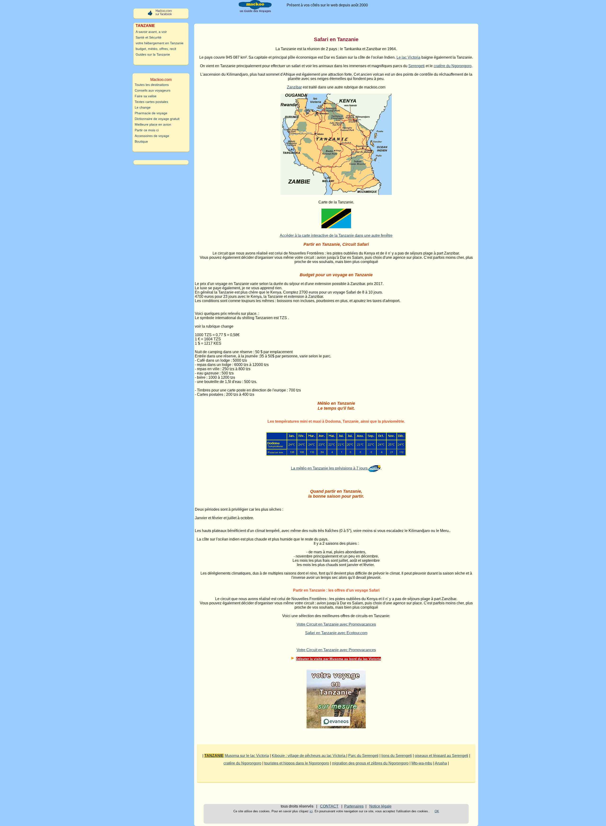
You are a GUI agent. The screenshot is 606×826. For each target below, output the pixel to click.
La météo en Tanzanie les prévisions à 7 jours (330, 468)
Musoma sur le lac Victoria (247, 756)
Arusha (441, 763)
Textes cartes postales (151, 102)
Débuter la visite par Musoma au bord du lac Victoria (338, 659)
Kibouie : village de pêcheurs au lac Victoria (309, 756)
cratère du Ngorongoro (453, 66)
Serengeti (416, 66)
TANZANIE (214, 756)
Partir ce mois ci (147, 130)
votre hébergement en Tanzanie (159, 43)
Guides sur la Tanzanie (153, 54)
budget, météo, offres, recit (156, 49)
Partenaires (354, 806)
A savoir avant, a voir (151, 32)
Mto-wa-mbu (421, 763)
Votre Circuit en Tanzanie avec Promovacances (336, 624)
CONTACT (329, 806)
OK (437, 811)
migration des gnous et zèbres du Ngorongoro (370, 763)
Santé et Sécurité (148, 37)
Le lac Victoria (408, 57)
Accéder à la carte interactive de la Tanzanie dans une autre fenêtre (336, 235)
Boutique (141, 141)
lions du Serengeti (396, 756)
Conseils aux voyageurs (152, 90)
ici (311, 811)
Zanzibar (294, 87)
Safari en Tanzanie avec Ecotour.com (336, 633)
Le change (143, 107)
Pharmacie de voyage (151, 113)
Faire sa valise (145, 96)
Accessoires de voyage (152, 136)
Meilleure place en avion (153, 124)
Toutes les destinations (152, 85)
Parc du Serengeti (363, 756)
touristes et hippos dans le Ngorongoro (296, 763)
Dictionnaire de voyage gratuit (157, 119)
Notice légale (380, 806)
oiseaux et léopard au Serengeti (441, 756)
